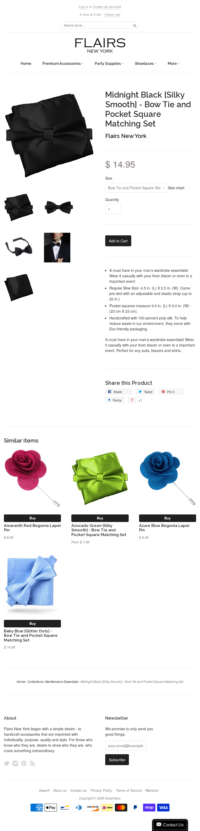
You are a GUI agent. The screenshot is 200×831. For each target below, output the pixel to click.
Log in (83, 7)
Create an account (107, 7)
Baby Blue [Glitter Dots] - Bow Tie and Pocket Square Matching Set (31, 636)
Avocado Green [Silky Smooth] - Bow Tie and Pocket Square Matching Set (98, 530)
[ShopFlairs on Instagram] (15, 763)
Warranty (152, 790)
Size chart (176, 187)
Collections (35, 681)
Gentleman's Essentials (61, 681)
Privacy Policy (101, 790)
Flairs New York (126, 136)
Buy (32, 517)
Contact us (78, 790)
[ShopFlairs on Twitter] (7, 763)
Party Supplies (108, 63)
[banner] (100, 45)
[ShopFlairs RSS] (32, 763)
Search (44, 790)
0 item (91, 14)
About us (60, 790)
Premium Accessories (62, 63)
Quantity (112, 199)
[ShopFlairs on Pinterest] (24, 763)
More (173, 63)
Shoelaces (144, 63)
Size (108, 178)
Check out (112, 14)
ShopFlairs (112, 798)
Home (26, 63)
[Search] (134, 25)
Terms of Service (129, 790)
